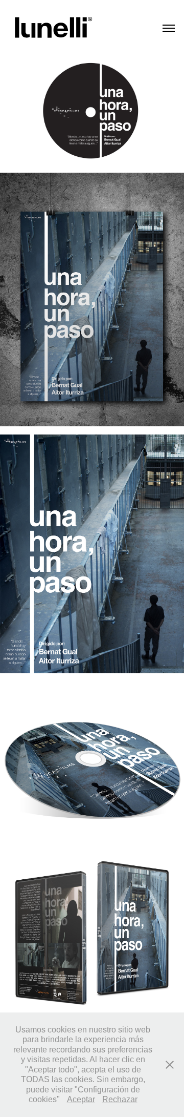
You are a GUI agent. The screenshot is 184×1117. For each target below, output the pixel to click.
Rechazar (119, 1099)
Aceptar (81, 1099)
